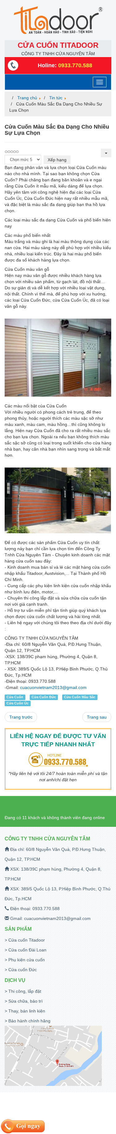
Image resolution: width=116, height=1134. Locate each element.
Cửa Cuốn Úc (17, 703)
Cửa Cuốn (14, 697)
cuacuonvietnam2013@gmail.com (53, 687)
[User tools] (106, 153)
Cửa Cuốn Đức (44, 697)
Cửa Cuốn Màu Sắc (79, 697)
